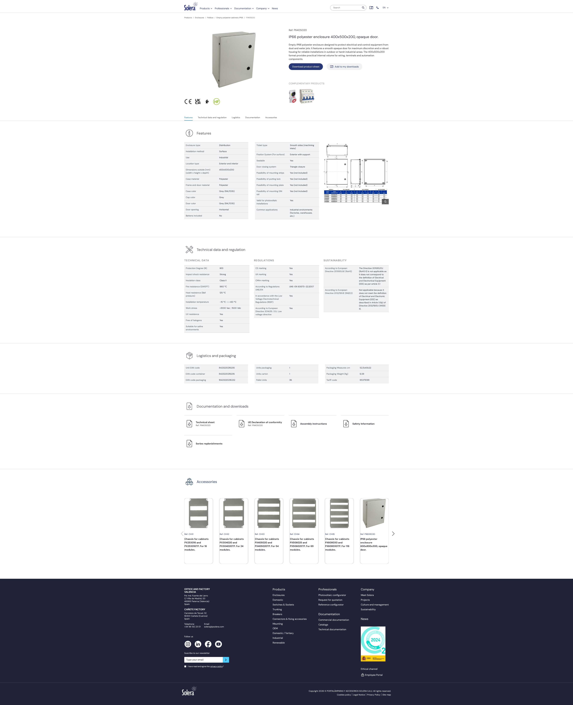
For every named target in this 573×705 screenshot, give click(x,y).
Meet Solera (367, 595)
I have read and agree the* (206, 666)
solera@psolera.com (214, 626)
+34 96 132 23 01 (192, 626)
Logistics (236, 117)
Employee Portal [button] (374, 674)
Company (261, 8)
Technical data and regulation (212, 117)
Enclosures (199, 17)
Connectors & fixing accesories (290, 619)
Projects (365, 599)
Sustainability (368, 609)
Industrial (278, 637)
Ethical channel (369, 669)
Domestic (278, 599)
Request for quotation (330, 599)
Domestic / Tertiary (283, 633)
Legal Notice (359, 694)
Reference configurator (331, 604)
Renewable (279, 642)
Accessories (271, 117)
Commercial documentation (333, 619)
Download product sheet (305, 66)
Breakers (277, 614)
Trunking (277, 609)
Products (205, 8)
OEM (275, 628)
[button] (378, 8)
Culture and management (375, 604)
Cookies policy (344, 694)
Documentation (242, 8)
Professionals (222, 8)
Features (188, 117)
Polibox (210, 17)
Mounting (278, 623)
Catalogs (323, 624)
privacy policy (216, 666)
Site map (386, 694)
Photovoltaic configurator (332, 595)
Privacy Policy (373, 694)
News (275, 8)
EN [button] (384, 7)
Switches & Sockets (283, 604)
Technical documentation (332, 629)
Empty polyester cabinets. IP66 (230, 17)
